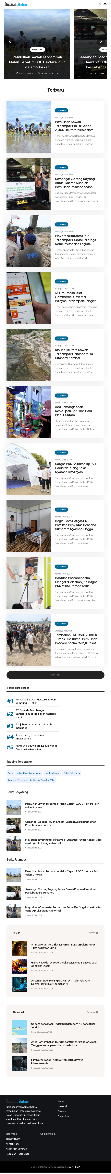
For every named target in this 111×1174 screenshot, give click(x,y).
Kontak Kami (12, 1143)
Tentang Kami (13, 1138)
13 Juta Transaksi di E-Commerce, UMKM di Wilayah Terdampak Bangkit (75, 297)
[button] (10, 41)
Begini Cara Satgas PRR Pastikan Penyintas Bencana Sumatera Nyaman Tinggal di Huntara (76, 525)
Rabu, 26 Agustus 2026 (41, 1032)
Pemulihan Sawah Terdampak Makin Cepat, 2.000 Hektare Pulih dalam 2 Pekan (37, 62)
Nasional (37, 49)
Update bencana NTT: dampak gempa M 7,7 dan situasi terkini (63, 1025)
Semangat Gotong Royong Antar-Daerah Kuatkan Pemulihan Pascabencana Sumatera (75, 183)
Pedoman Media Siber (17, 1153)
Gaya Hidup (64, 1116)
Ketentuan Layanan (16, 1148)
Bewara (62, 1111)
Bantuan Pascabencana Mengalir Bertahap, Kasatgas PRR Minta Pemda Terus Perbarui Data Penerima (76, 582)
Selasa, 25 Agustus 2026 (42, 952)
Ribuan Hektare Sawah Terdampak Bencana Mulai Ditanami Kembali (74, 354)
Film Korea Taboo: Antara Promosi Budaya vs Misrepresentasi (57, 1061)
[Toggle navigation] (105, 4)
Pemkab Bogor (52, 773)
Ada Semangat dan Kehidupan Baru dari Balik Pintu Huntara (73, 411)
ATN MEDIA (74, 1167)
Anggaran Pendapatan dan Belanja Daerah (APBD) (31, 780)
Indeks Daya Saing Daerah (29, 773)
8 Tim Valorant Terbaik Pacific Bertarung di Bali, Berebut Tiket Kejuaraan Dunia (63, 946)
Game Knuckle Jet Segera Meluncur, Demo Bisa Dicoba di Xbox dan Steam (64, 964)
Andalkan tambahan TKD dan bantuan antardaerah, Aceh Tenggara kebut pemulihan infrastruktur (64, 1043)
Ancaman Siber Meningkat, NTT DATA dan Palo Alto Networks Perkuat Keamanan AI (60, 982)
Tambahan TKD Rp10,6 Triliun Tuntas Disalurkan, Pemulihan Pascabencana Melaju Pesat (76, 639)
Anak (10, 773)
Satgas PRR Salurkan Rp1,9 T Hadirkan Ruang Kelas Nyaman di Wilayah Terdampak (76, 468)
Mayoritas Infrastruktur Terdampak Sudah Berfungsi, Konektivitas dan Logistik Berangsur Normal (76, 240)
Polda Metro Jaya (72, 773)
